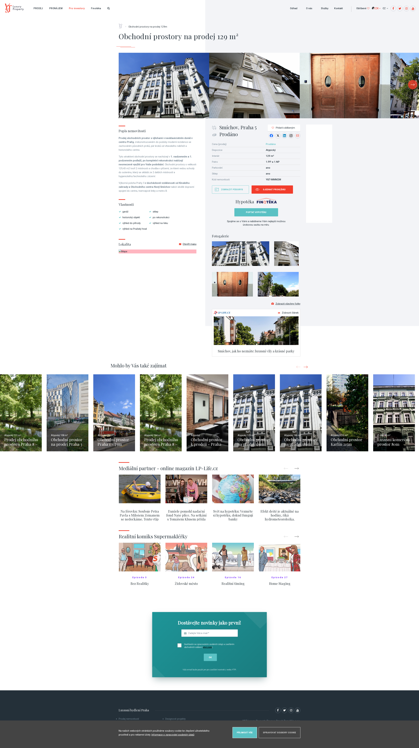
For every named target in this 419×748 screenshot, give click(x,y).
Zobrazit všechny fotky (287, 303)
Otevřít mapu (189, 244)
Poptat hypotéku (256, 212)
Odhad (294, 8)
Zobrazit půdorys (232, 189)
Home (122, 25)
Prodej (38, 8)
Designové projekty (175, 718)
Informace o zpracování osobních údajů (172, 734)
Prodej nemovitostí (129, 718)
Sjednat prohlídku (274, 189)
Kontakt (338, 8)
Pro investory (77, 8)
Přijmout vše (245, 732)
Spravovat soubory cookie (279, 732)
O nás (309, 8)
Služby (324, 8)
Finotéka (96, 8)
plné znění (207, 647)
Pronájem (56, 8)
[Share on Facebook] (271, 135)
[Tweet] (278, 135)
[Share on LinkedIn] (284, 135)
